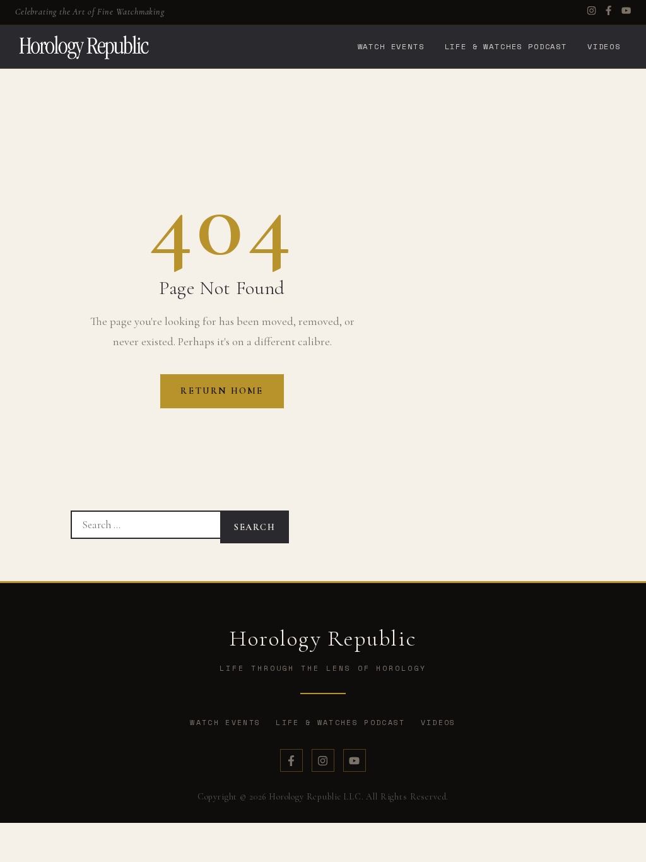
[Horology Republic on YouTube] (354, 760)
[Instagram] (591, 12)
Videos (604, 46)
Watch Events (391, 46)
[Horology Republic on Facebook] (291, 760)
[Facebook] (608, 12)
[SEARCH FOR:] (145, 525)
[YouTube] (626, 12)
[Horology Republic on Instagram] (323, 760)
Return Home (221, 390)
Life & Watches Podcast (506, 46)
